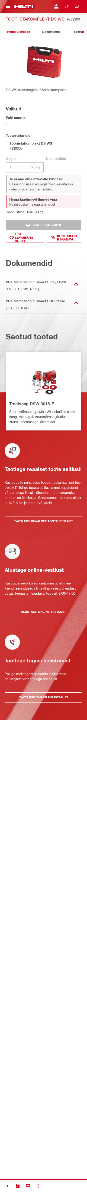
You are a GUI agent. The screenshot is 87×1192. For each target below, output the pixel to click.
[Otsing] (77, 6)
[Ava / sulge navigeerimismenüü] (8, 6)
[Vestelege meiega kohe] (28, 1186)
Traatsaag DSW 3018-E (31, 403)
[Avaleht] (24, 6)
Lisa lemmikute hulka (24, 238)
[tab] (18, 31)
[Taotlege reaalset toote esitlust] (18, 1186)
